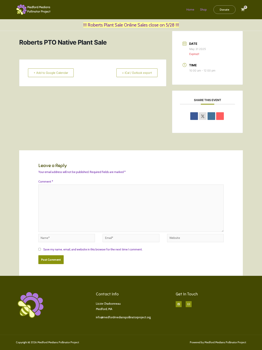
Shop (203, 9)
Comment (45, 181)
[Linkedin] (211, 116)
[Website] (195, 238)
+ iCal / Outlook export (137, 73)
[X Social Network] (203, 116)
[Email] (220, 116)
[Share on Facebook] (194, 116)
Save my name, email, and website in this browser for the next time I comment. (93, 249)
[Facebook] (179, 304)
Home (190, 9)
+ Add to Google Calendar (51, 73)
